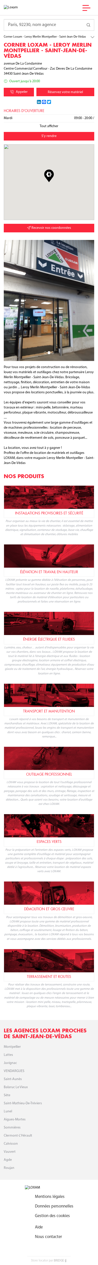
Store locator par (47, 1260)
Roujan (9, 1168)
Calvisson (11, 1144)
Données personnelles (54, 1206)
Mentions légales (50, 1197)
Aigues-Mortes (15, 1119)
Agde (8, 1160)
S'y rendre (49, 136)
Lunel (8, 1111)
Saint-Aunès (13, 1079)
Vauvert (10, 1152)
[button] (49, 176)
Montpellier (12, 1047)
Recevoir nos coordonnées (51, 228)
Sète (7, 1095)
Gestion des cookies (52, 1216)
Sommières (12, 1128)
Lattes (8, 1055)
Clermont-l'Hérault (18, 1136)
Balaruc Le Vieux (16, 1087)
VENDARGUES (14, 1071)
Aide (39, 1227)
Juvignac (10, 1063)
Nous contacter (48, 1237)
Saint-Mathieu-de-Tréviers (23, 1103)
